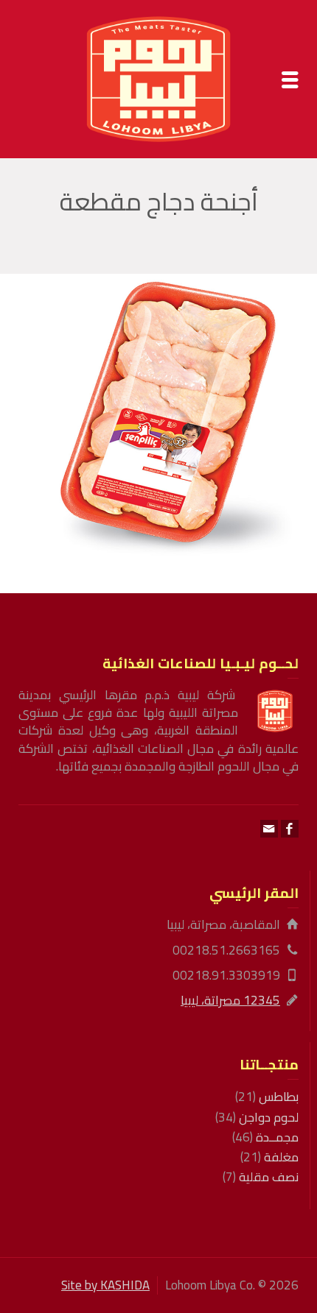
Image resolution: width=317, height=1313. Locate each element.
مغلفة (281, 1157)
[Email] (269, 829)
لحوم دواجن (269, 1117)
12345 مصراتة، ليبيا (230, 1000)
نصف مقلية (269, 1177)
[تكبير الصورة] (158, 414)
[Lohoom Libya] (158, 78)
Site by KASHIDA (105, 1285)
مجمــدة (277, 1137)
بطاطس (279, 1096)
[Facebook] (290, 829)
